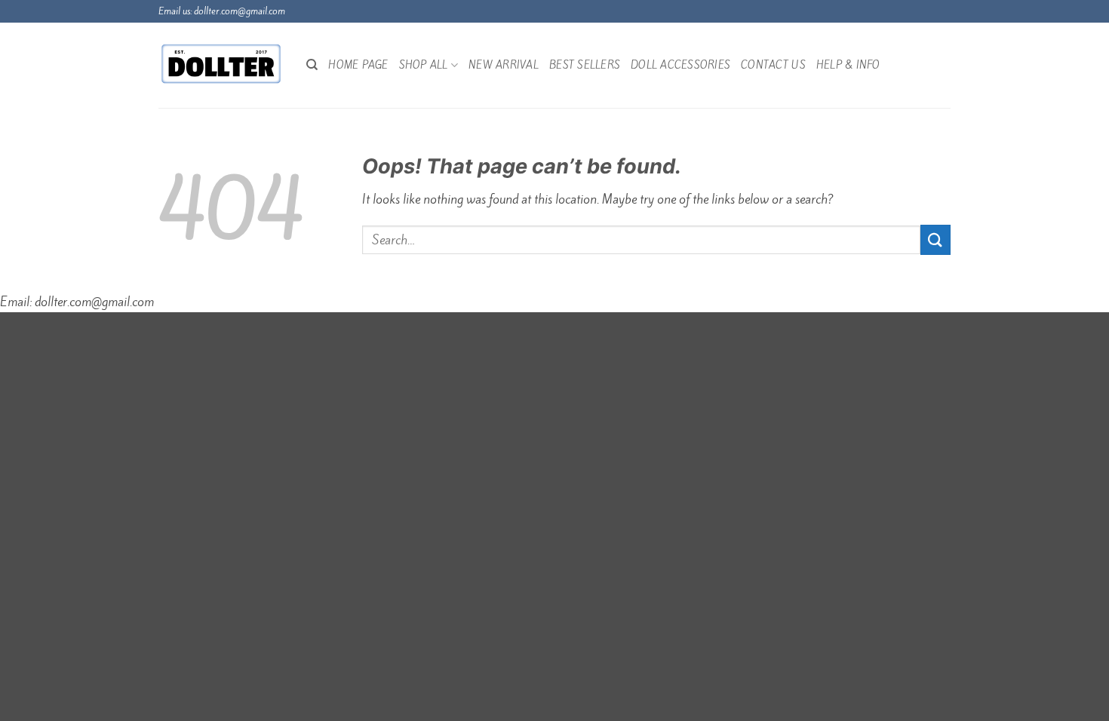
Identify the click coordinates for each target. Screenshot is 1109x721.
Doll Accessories (680, 65)
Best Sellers (584, 65)
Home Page (358, 65)
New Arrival (503, 65)
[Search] (312, 65)
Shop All (423, 65)
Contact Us (773, 65)
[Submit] (935, 239)
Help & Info (848, 65)
